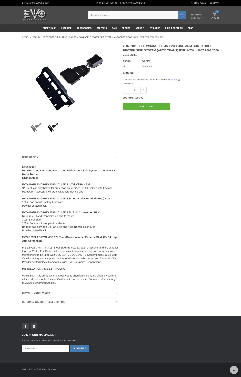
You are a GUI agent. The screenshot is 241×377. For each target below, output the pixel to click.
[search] (182, 15)
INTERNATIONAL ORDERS (132, 3)
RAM (114, 28)
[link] (36, 127)
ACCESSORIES (84, 28)
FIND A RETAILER (174, 28)
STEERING (102, 28)
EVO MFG (145, 61)
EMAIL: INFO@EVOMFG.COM (35, 3)
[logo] (35, 15)
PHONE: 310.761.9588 (106, 3)
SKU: (125, 66)
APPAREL (140, 28)
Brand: (127, 61)
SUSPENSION (49, 28)
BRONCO (126, 28)
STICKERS (155, 28)
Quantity (128, 83)
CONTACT (214, 3)
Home (25, 37)
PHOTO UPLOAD (198, 3)
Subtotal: (128, 98)
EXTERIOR (66, 28)
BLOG (190, 28)
